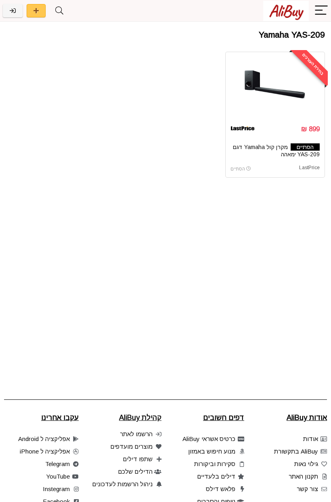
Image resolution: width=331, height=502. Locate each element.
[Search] (59, 10)
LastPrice (309, 167)
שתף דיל (36, 10)
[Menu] (321, 10)
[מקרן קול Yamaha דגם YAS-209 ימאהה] (275, 87)
